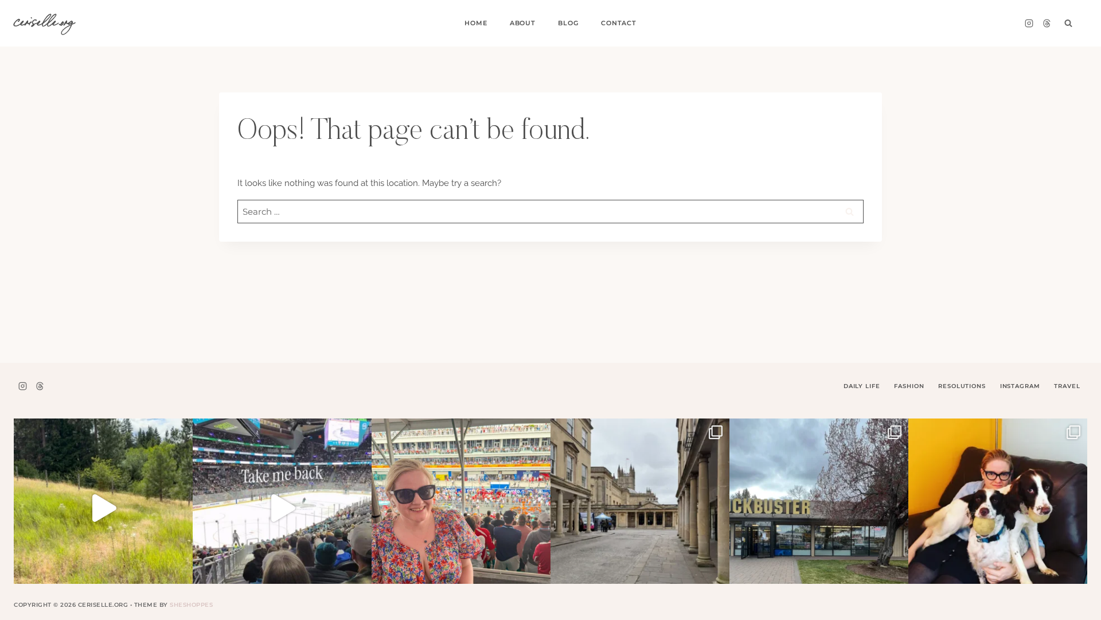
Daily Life (862, 386)
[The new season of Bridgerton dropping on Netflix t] (639, 508)
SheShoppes (191, 605)
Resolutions (961, 386)
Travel (1067, 386)
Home (475, 23)
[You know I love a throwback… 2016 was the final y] (997, 508)
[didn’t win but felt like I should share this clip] (282, 508)
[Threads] (1046, 23)
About (523, 23)
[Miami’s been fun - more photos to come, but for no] (461, 508)
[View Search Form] (1068, 23)
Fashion (909, 386)
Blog (568, 23)
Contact (619, 23)
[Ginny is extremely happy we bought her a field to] (103, 508)
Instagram (1020, 386)
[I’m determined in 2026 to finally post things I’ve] (818, 508)
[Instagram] (1028, 23)
